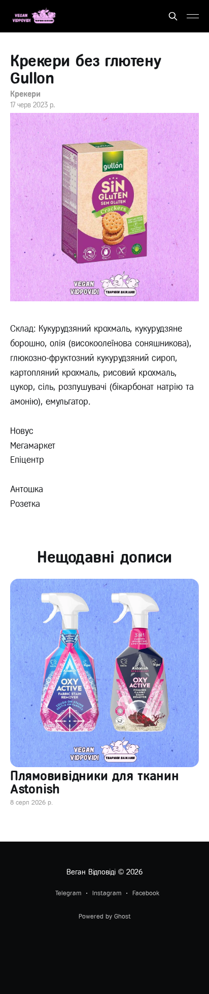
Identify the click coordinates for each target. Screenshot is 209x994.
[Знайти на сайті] (173, 16)
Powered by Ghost (105, 916)
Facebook (145, 893)
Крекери (25, 94)
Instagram (106, 893)
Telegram (68, 893)
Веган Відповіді (91, 872)
